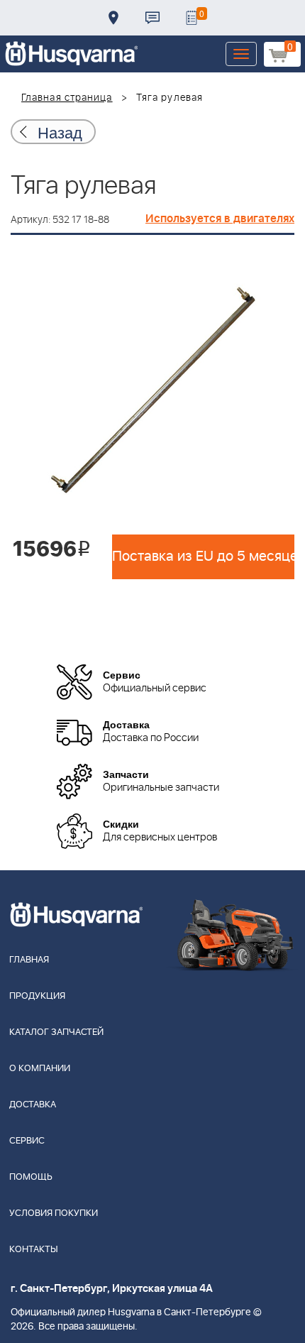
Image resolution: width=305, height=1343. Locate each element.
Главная (29, 960)
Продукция (37, 996)
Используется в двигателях (219, 218)
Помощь (30, 1177)
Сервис (27, 1141)
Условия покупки (53, 1213)
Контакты (152, 18)
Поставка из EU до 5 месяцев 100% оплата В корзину (203, 556)
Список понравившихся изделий (191, 18)
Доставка (113, 18)
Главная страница (67, 98)
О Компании (39, 1068)
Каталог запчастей (56, 1032)
